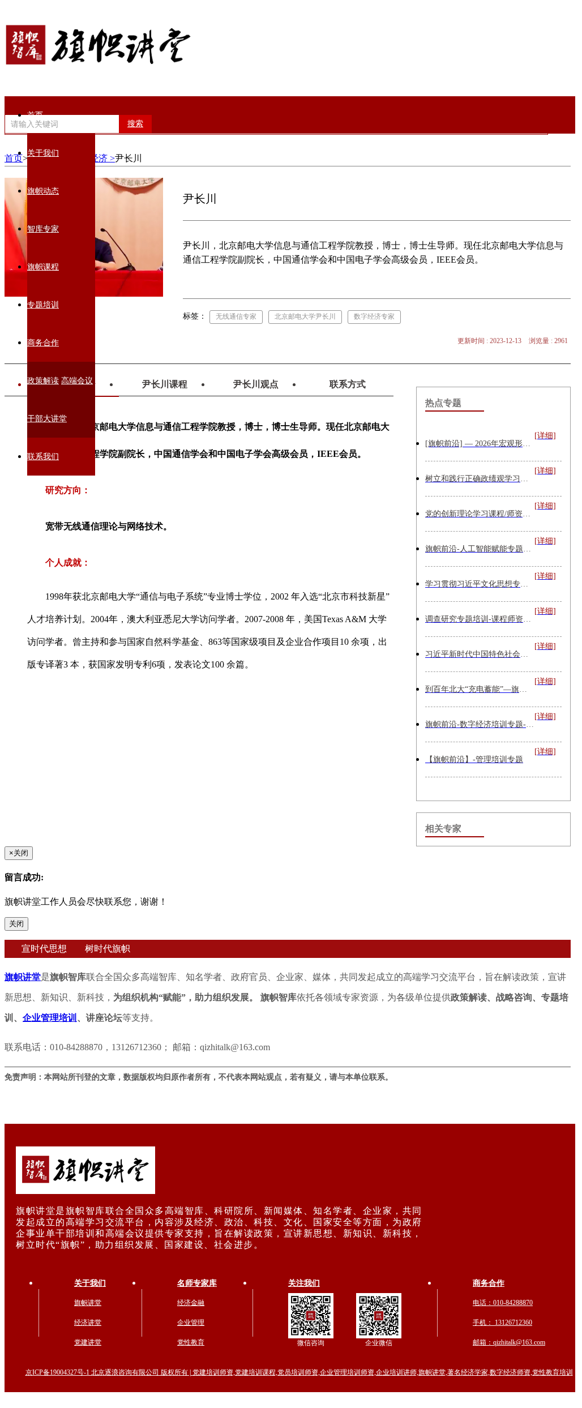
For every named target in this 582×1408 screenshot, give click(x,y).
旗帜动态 (43, 191)
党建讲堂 (87, 1342)
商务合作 (43, 343)
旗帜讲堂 (23, 977)
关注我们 (304, 1283)
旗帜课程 (43, 267)
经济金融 (190, 1303)
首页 (35, 115)
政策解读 (43, 380)
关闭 (16, 923)
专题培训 (43, 305)
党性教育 (190, 1342)
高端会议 (77, 380)
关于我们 (43, 153)
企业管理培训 (50, 1017)
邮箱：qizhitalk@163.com (509, 1342)
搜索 (135, 123)
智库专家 (43, 229)
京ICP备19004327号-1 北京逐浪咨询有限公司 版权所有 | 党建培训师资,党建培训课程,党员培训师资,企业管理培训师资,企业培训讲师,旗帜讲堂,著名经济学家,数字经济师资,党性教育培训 (299, 1372)
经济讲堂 (87, 1322)
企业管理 (190, 1322)
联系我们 (43, 456)
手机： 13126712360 (502, 1322)
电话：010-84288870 (503, 1303)
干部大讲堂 (47, 418)
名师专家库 (197, 1283)
